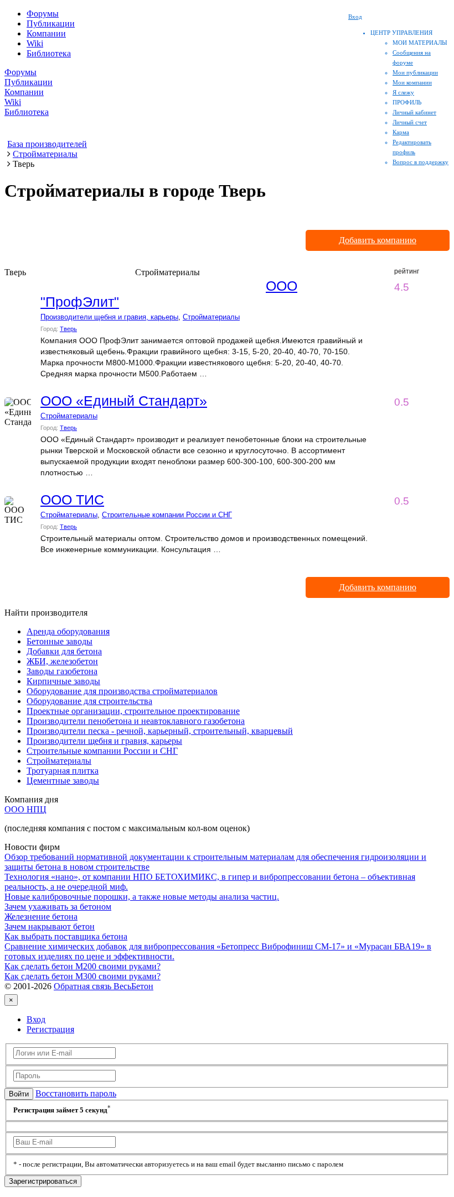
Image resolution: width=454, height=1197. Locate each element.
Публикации (51, 23)
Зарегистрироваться (43, 1181)
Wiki (35, 43)
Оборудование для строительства (89, 701)
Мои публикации (415, 72)
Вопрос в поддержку (420, 162)
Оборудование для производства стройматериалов (122, 691)
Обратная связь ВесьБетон (103, 986)
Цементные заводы (63, 780)
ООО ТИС (72, 499)
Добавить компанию (377, 240)
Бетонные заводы (59, 641)
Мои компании (412, 82)
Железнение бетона (41, 916)
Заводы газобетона (62, 671)
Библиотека (49, 53)
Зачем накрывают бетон (49, 926)
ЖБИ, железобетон (62, 661)
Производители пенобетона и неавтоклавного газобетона (136, 721)
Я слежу (403, 92)
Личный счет (410, 122)
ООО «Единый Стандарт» (123, 400)
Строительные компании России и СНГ (167, 515)
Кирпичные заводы (63, 681)
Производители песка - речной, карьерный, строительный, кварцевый (160, 731)
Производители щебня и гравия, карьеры (109, 317)
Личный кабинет (414, 112)
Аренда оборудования (68, 631)
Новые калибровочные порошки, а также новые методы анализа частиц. (141, 896)
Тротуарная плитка (63, 770)
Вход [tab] (36, 1019)
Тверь (68, 329)
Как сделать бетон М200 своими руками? (82, 966)
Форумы (43, 13)
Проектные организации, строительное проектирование (133, 711)
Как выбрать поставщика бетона (65, 936)
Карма (401, 132)
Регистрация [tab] (50, 1029)
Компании (46, 33)
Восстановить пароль (75, 1093)
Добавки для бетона (64, 651)
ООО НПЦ (25, 809)
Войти (19, 1094)
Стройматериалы (211, 317)
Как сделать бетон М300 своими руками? (82, 976)
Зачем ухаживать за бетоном (57, 906)
